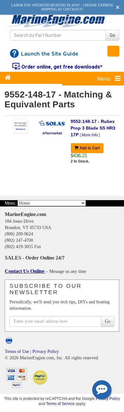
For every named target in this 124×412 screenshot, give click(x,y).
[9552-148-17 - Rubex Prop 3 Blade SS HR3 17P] (20, 125)
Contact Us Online (25, 271)
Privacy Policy (45, 351)
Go (112, 35)
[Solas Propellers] (52, 122)
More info (90, 135)
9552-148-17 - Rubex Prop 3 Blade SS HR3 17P (93, 128)
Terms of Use (17, 351)
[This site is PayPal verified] (41, 377)
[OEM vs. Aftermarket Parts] (52, 132)
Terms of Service (60, 404)
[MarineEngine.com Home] (62, 21)
